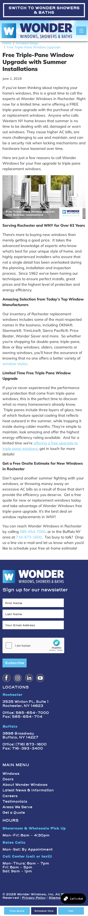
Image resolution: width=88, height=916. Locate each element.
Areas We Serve (17, 807)
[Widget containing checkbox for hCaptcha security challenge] (33, 645)
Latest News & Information (28, 790)
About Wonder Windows (24, 785)
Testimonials (14, 801)
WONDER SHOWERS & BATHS (44, 10)
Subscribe (14, 663)
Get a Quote (13, 812)
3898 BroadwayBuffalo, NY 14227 (20, 735)
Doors (8, 779)
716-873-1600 (29, 537)
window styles (14, 363)
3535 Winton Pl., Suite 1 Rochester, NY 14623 (25, 704)
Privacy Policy (34, 898)
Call (70, 910)
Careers (10, 796)
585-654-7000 (33, 531)
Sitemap (56, 898)
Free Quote (17, 910)
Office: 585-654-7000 (25, 713)
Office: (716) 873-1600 (24, 744)
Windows (10, 773)
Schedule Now (44, 910)
